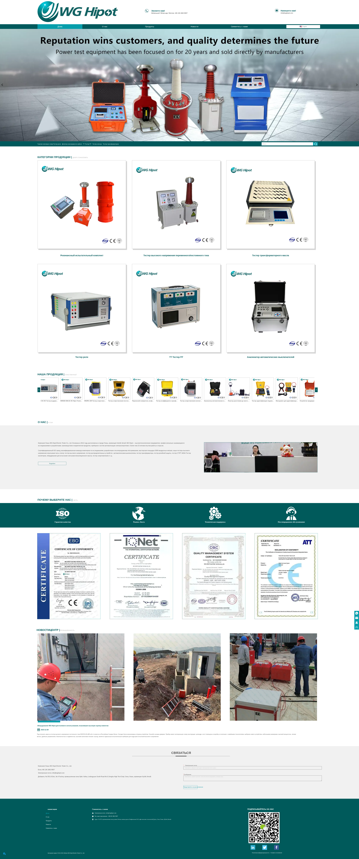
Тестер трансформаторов (111, 144)
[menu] (149, 26)
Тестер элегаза (97, 144)
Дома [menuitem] (59, 26)
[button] (149, 26)
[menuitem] (149, 26)
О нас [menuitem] (104, 26)
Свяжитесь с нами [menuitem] (239, 26)
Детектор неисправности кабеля (72, 144)
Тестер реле (57, 144)
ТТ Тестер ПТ (87, 144)
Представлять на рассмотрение (190, 787)
